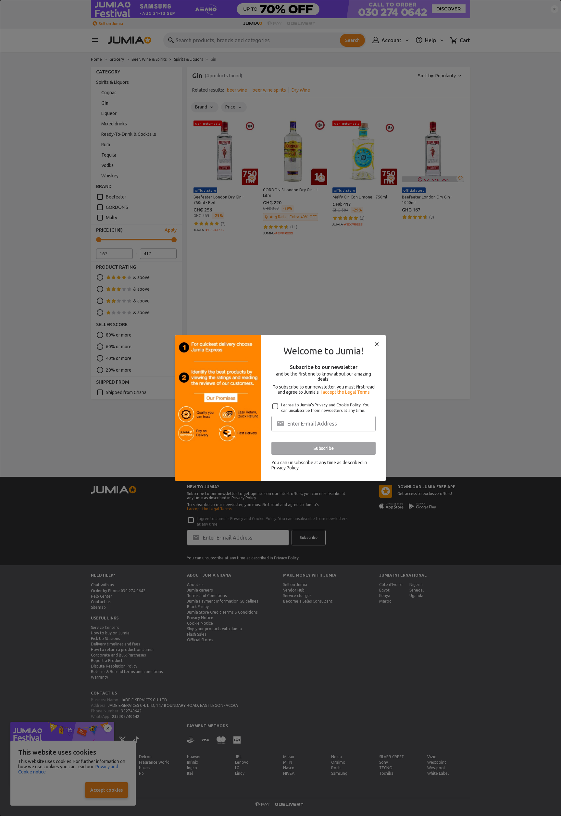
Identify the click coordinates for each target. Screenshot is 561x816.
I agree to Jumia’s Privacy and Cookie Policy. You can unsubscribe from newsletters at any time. (325, 408)
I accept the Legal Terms (345, 392)
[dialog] (280, 408)
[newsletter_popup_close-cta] (376, 344)
